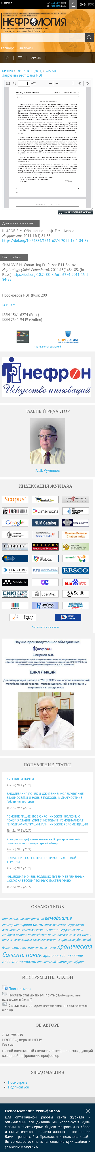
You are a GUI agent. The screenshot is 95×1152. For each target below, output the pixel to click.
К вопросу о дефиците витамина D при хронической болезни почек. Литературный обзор (43, 841)
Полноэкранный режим (71, 212)
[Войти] (73, 4)
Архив (36, 58)
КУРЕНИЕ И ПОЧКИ (20, 779)
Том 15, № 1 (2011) (29, 71)
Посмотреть (17, 1082)
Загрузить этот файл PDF (22, 75)
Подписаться (18, 1087)
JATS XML (9, 305)
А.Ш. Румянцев (48, 470)
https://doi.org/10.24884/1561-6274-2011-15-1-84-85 (45, 240)
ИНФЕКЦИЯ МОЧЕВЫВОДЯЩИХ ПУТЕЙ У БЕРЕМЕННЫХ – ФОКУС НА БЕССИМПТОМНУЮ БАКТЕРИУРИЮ (47, 879)
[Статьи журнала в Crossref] (22, 337)
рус (91, 4)
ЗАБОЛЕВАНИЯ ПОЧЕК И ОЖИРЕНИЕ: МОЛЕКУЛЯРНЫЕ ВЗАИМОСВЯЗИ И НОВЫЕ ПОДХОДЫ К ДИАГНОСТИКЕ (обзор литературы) (45, 798)
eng (83, 4)
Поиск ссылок (20, 988)
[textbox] (47, 37)
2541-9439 (55, 6)
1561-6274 (55, 3)
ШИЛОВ (51, 71)
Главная (7, 71)
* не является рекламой (47, 346)
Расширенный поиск (17, 48)
